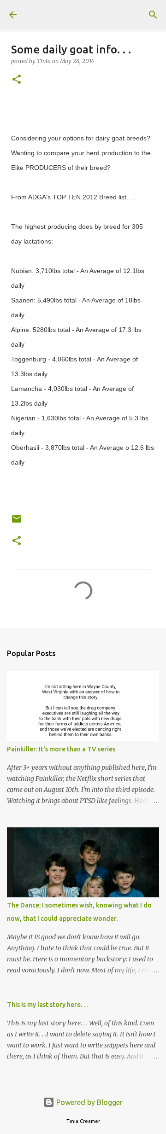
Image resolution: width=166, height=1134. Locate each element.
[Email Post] (16, 522)
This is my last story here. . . (47, 1004)
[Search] (153, 15)
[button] (16, 80)
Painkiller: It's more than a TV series (61, 749)
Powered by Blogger (88, 1102)
